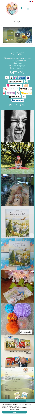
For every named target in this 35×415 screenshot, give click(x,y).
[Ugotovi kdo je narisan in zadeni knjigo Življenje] (17, 126)
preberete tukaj (14, 409)
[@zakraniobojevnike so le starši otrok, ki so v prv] (17, 190)
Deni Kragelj (15, 61)
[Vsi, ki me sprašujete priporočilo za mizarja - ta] (17, 351)
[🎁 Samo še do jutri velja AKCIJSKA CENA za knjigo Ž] (17, 383)
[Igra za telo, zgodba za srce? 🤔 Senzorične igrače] (17, 319)
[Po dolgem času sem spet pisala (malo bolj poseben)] (17, 158)
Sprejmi (14, 412)
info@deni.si (18, 63)
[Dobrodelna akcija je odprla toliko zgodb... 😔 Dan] (17, 222)
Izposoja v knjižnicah (18, 68)
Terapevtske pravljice (19, 66)
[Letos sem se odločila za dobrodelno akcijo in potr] (17, 286)
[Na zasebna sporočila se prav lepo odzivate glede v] (17, 254)
